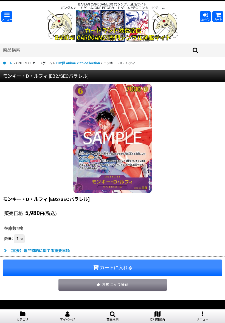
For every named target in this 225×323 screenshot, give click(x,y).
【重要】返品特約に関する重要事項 (39, 251)
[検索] (196, 50)
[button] (6, 16)
